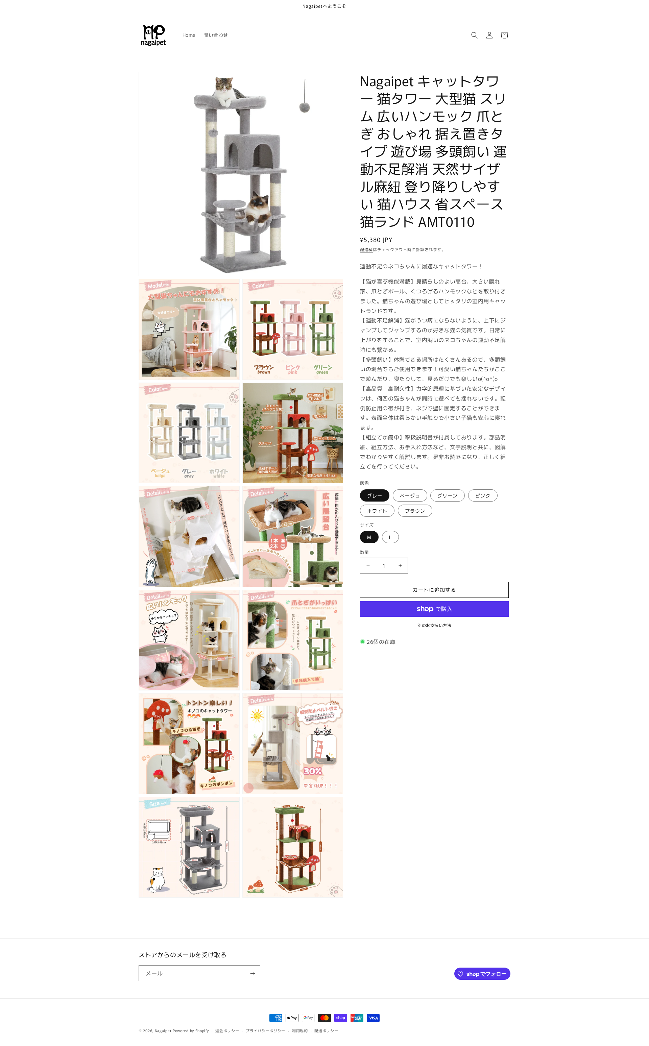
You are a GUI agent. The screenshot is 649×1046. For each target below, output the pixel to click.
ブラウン (415, 510)
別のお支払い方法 (434, 625)
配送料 (366, 249)
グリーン (447, 495)
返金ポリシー (227, 1030)
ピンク (482, 495)
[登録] (252, 973)
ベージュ (410, 495)
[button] (474, 35)
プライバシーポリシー (265, 1030)
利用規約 (300, 1030)
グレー (374, 495)
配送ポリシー (326, 1030)
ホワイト (377, 510)
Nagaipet (163, 1030)
